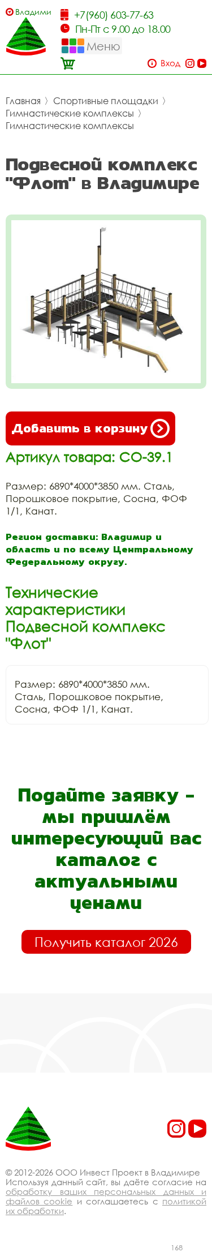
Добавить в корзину (79, 428)
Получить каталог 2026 (106, 942)
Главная (23, 100)
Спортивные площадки (105, 100)
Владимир (33, 11)
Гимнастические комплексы (70, 113)
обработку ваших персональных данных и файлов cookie (106, 1196)
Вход (170, 63)
